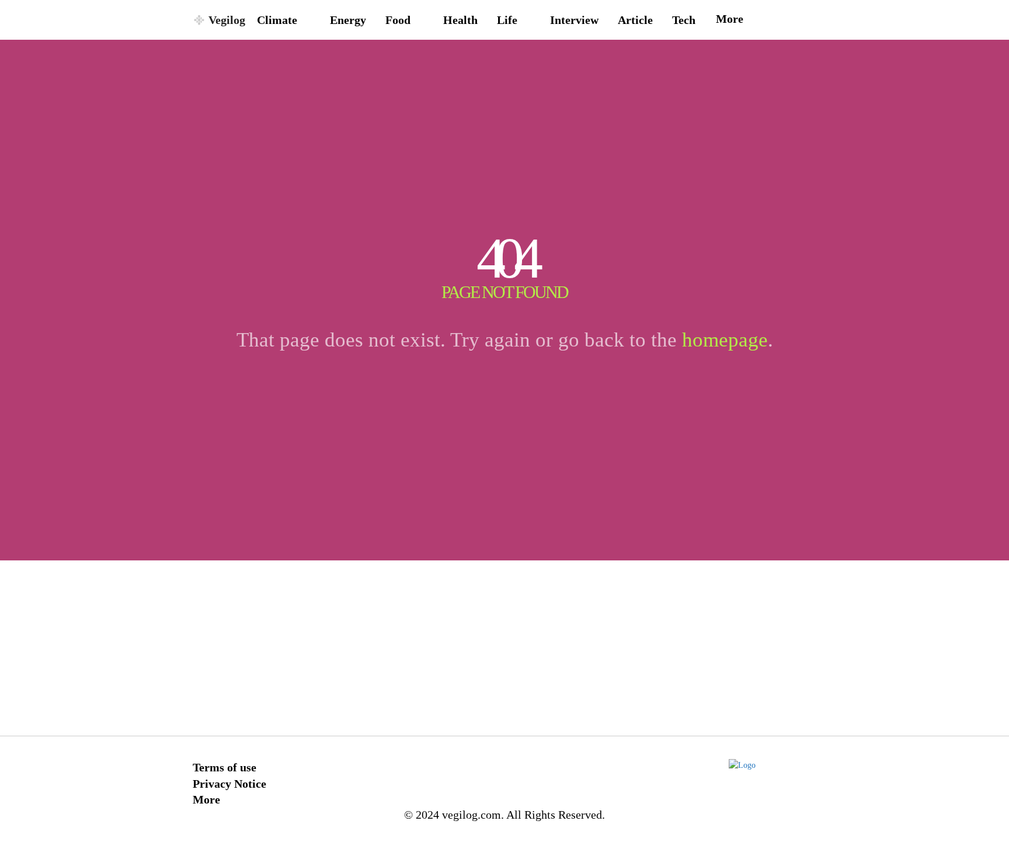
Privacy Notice (229, 783)
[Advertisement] (504, 648)
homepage (725, 339)
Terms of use (224, 767)
